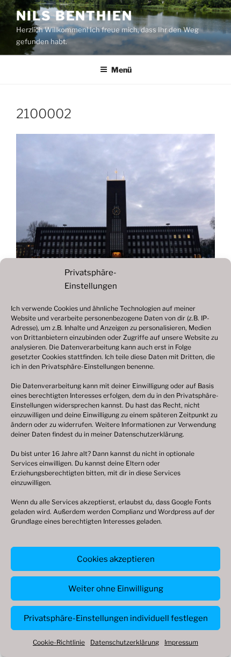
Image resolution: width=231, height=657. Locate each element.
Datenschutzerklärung (148, 434)
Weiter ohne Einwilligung (115, 589)
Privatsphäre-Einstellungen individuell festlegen (116, 618)
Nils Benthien (74, 16)
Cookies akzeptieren (116, 559)
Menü (121, 69)
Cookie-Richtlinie (59, 642)
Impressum (181, 642)
